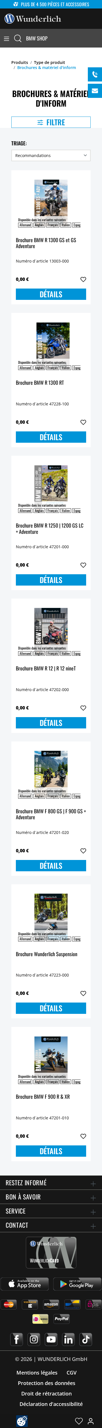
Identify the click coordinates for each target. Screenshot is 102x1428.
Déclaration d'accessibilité (51, 1404)
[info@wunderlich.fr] (95, 91)
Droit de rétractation (46, 1393)
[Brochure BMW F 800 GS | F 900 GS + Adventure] (51, 774)
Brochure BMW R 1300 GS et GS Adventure (46, 243)
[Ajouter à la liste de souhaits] (83, 279)
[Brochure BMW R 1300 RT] (51, 345)
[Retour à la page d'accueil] (33, 18)
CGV (71, 1372)
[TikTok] (85, 1339)
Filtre (55, 122)
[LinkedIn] (68, 1339)
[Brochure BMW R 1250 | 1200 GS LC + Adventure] (51, 488)
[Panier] (98, 38)
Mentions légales (37, 1372)
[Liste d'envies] (79, 1421)
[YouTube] (51, 1339)
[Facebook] (16, 1339)
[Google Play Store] (77, 1284)
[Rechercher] (18, 38)
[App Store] (25, 1284)
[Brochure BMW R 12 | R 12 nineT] (51, 631)
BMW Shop (37, 38)
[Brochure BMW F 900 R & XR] (51, 1059)
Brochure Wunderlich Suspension (46, 954)
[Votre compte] (90, 1421)
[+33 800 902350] (95, 74)
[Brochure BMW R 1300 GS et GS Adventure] (51, 203)
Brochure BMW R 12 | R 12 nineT (46, 668)
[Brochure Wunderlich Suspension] (51, 917)
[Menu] (6, 38)
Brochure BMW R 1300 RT (40, 383)
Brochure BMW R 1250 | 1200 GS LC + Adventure (49, 528)
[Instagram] (33, 1339)
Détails (51, 294)
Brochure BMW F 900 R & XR (43, 1097)
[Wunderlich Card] (51, 1252)
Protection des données (46, 1383)
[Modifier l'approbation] (22, 1421)
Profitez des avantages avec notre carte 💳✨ (48, 4)
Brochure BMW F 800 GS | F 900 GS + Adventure (51, 814)
